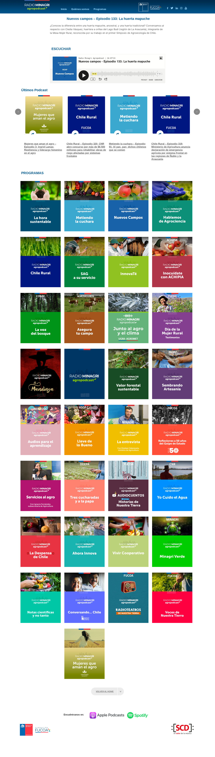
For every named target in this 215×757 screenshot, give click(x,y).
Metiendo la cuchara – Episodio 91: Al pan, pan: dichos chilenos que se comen (85, 146)
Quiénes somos (80, 9)
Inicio (64, 9)
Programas (100, 9)
